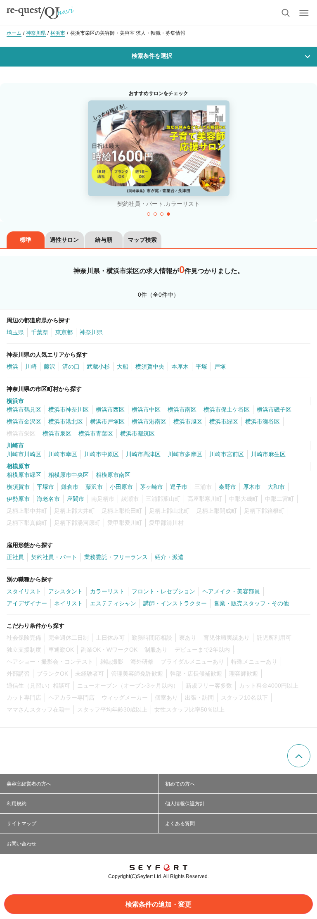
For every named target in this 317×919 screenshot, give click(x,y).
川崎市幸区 (62, 454)
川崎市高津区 (143, 454)
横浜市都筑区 (137, 433)
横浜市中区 (146, 409)
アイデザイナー (27, 603)
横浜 (12, 366)
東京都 (64, 332)
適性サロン (64, 239)
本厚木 (180, 366)
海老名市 (48, 498)
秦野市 (227, 486)
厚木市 (251, 486)
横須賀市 (18, 486)
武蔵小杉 (98, 366)
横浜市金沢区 (24, 421)
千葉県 (39, 332)
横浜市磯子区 (274, 409)
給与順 (103, 239)
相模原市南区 (113, 474)
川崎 (31, 366)
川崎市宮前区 (226, 454)
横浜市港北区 (65, 421)
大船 (122, 366)
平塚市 (45, 486)
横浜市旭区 (187, 421)
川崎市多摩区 (185, 454)
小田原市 (121, 486)
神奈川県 (91, 332)
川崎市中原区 (101, 454)
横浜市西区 (110, 409)
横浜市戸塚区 (107, 421)
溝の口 (71, 366)
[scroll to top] (298, 755)
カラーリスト (107, 591)
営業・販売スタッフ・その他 (251, 603)
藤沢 (49, 366)
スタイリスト (24, 591)
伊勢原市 (18, 498)
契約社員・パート (54, 557)
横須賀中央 (149, 366)
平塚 (201, 366)
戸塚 (220, 366)
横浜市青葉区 (95, 433)
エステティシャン (113, 603)
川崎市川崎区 (24, 454)
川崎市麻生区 (268, 454)
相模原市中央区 (68, 474)
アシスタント (65, 591)
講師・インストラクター (175, 603)
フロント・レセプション (163, 591)
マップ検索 (142, 239)
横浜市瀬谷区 (262, 421)
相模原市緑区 (24, 474)
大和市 (276, 486)
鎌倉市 (69, 486)
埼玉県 (15, 332)
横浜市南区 (182, 409)
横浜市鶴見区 (24, 409)
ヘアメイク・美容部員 (231, 591)
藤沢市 (94, 486)
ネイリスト (68, 603)
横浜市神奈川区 (68, 409)
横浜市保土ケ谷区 (226, 409)
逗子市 (178, 486)
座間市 (75, 498)
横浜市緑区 (223, 421)
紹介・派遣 (169, 557)
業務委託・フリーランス (116, 557)
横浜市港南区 (149, 421)
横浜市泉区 (57, 433)
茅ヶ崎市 (151, 486)
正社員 (15, 557)
